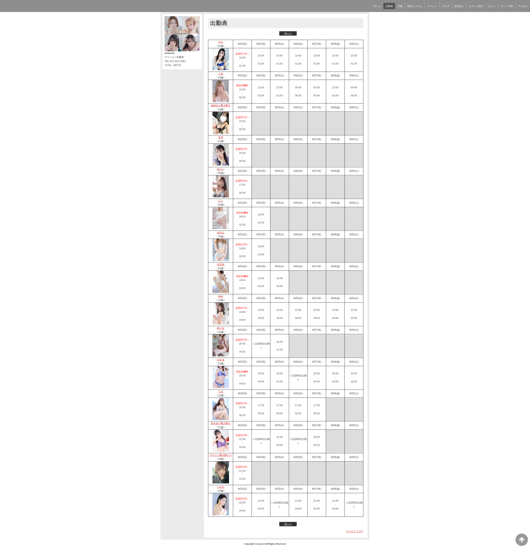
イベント (432, 6)
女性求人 (459, 6)
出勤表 (389, 6)
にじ (220, 200)
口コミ (492, 6)
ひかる (220, 359)
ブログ (445, 6)
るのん (220, 232)
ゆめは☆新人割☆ (221, 105)
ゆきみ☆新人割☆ (221, 423)
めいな (220, 328)
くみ (220, 73)
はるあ (220, 264)
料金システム (414, 6)
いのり (220, 487)
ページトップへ (354, 531)
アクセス (523, 6)
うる (220, 391)
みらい (220, 169)
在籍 (400, 6)
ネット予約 (507, 6)
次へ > (288, 33)
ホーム (377, 6)
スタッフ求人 (476, 6)
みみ (220, 296)
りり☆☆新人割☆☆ (221, 455)
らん (220, 41)
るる (220, 137)
